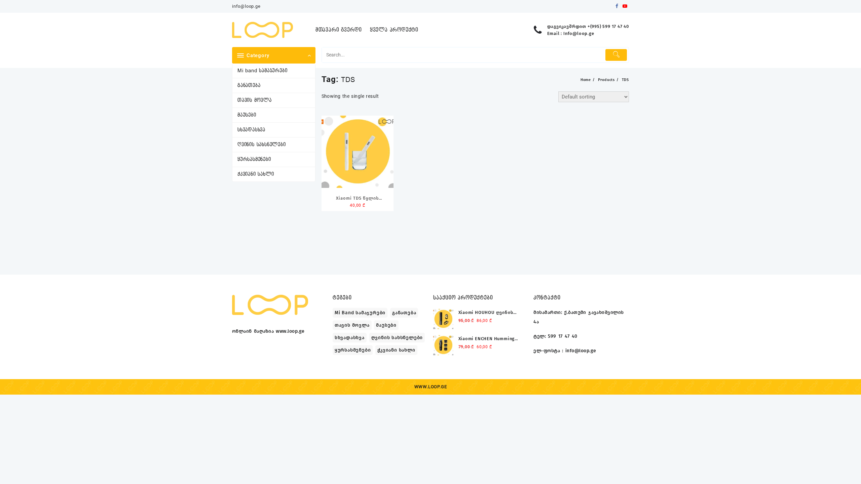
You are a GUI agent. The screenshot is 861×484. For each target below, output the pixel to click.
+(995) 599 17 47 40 (608, 26)
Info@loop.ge (578, 33)
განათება (248, 85)
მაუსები (246, 115)
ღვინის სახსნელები (261, 144)
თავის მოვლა (254, 100)
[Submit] (616, 55)
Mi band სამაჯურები (262, 70)
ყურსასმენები (254, 159)
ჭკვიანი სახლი (255, 174)
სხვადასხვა (251, 129)
